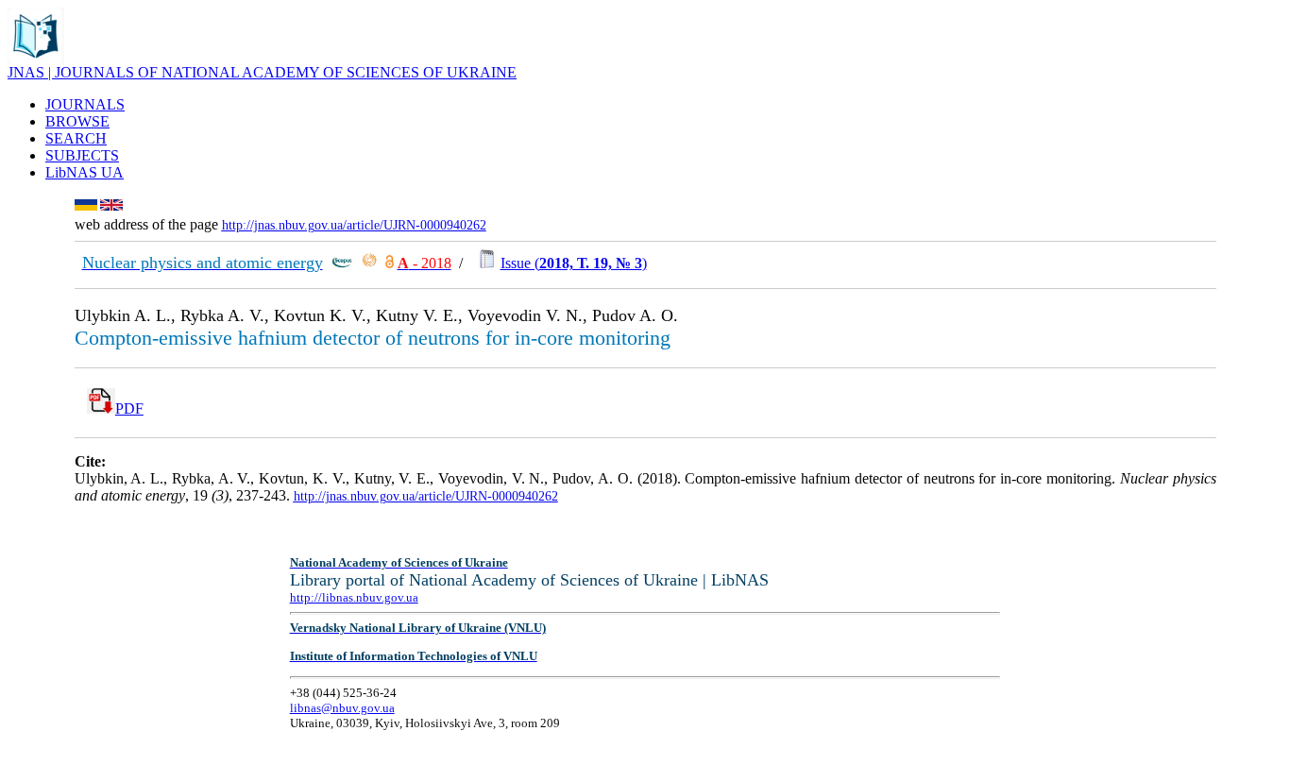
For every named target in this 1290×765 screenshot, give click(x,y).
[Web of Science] (369, 263)
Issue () (574, 263)
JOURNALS (85, 104)
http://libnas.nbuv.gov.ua (354, 597)
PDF (129, 408)
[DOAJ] (389, 263)
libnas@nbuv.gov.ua (342, 708)
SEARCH (76, 138)
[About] (36, 59)
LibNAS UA (84, 172)
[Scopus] (342, 263)
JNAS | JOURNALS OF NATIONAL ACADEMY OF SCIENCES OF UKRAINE (262, 72)
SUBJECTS (82, 155)
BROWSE (77, 121)
